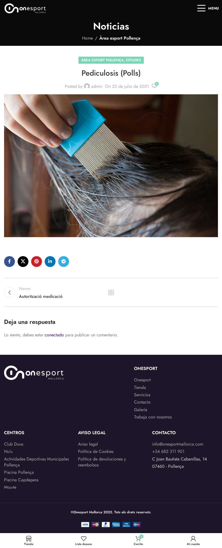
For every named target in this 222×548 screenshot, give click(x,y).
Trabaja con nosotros (153, 417)
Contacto (142, 402)
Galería (140, 410)
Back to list (111, 292)
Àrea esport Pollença (119, 38)
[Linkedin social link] (50, 261)
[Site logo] (25, 8)
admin (96, 86)
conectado (54, 335)
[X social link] (23, 261)
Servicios (142, 395)
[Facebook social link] (9, 261)
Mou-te (10, 487)
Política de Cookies (95, 451)
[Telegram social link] (63, 261)
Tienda (140, 388)
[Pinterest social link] (36, 261)
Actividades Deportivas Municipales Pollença (36, 462)
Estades (133, 60)
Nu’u (8, 451)
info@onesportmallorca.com (177, 444)
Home (87, 38)
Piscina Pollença (19, 472)
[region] (70, 505)
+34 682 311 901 (168, 451)
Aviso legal (88, 444)
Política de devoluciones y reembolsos (102, 462)
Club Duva (13, 444)
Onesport (142, 380)
